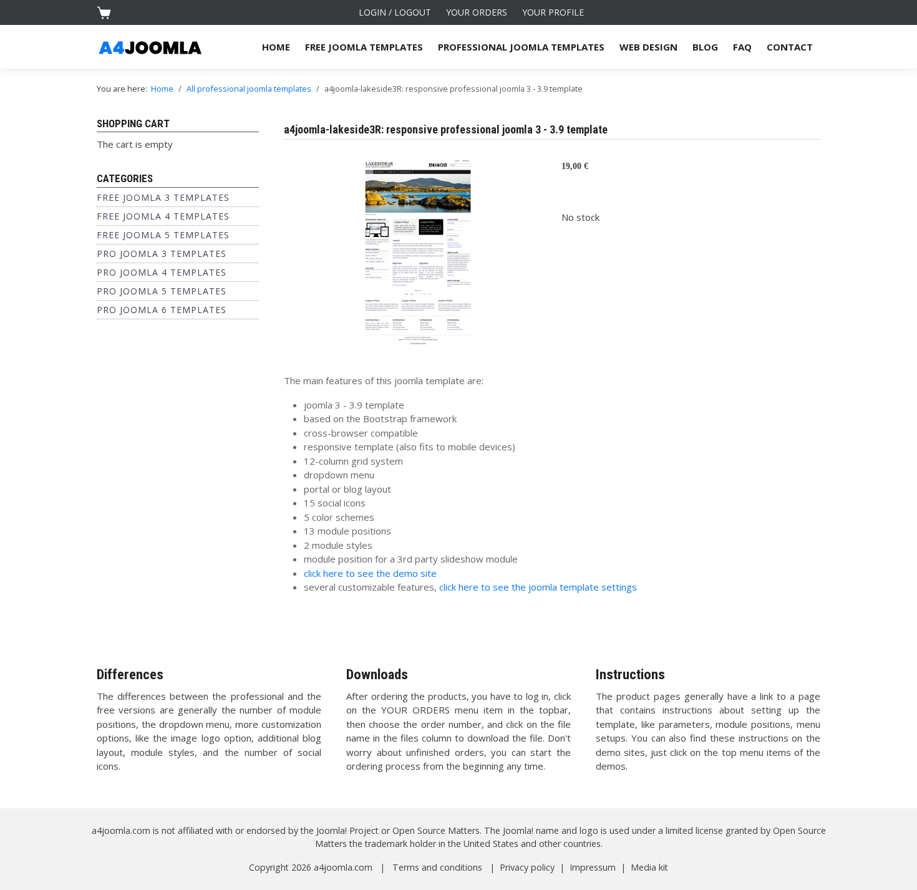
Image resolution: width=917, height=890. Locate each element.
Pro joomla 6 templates (161, 310)
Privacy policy (527, 867)
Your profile (553, 12)
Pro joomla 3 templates (161, 253)
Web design (648, 47)
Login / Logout (395, 12)
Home (276, 47)
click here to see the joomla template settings (538, 587)
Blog (705, 47)
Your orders (476, 12)
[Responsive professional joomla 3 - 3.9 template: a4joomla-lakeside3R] (418, 250)
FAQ (742, 47)
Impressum (593, 867)
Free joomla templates (364, 47)
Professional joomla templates (521, 47)
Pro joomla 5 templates (161, 291)
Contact (790, 47)
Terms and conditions (437, 867)
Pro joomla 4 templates (161, 272)
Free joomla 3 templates (163, 197)
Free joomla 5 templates (163, 235)
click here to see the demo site (370, 573)
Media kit (649, 867)
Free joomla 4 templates (163, 216)
